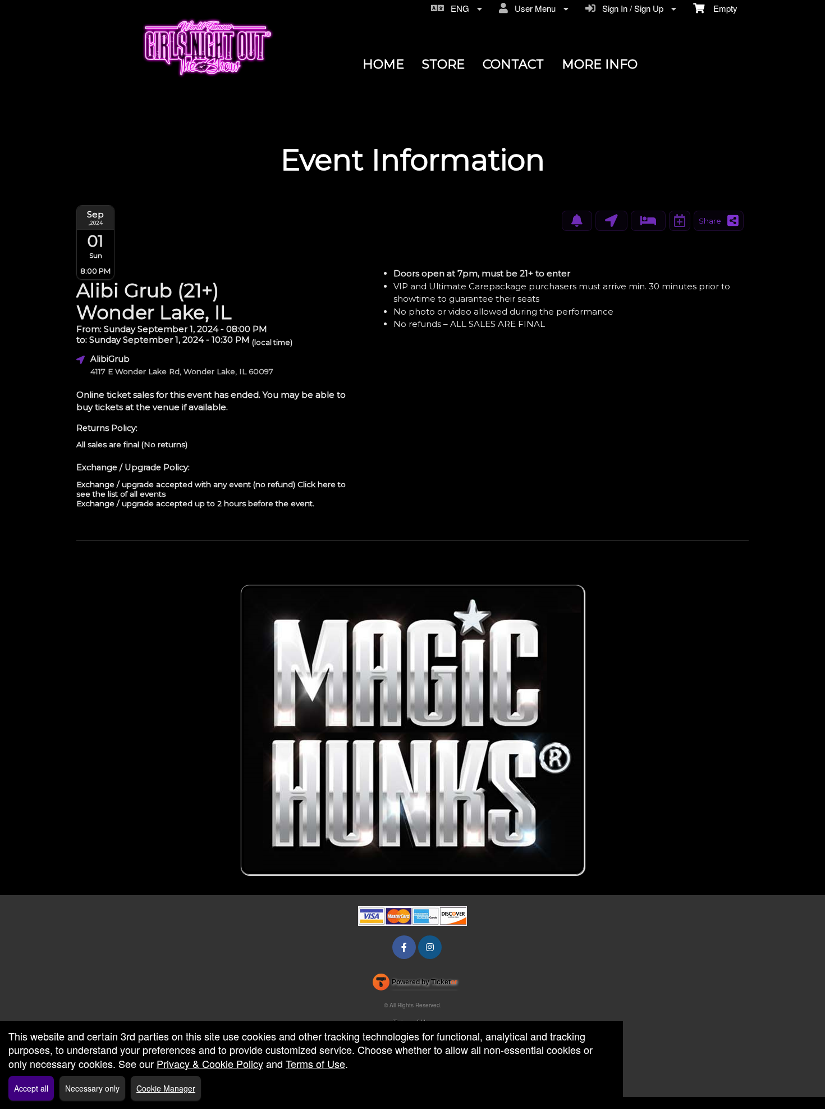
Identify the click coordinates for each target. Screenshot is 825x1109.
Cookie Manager (165, 1088)
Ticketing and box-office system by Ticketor (415, 984)
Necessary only (92, 1088)
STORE (443, 64)
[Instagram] (430, 947)
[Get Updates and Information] (577, 220)
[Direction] (611, 220)
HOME (383, 64)
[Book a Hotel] (648, 220)
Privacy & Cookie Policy (210, 1063)
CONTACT (513, 64)
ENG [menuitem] (457, 8)
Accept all (31, 1088)
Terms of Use (315, 1063)
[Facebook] (404, 947)
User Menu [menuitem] (533, 8)
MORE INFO (600, 64)
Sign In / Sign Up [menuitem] (630, 8)
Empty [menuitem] (720, 8)
